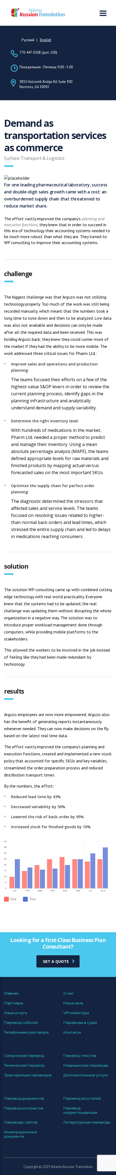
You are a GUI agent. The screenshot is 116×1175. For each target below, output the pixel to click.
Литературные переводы (86, 1122)
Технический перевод (24, 1065)
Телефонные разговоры (26, 1032)
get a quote (56, 961)
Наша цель (73, 1003)
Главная (11, 993)
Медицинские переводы (85, 1065)
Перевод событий (21, 1022)
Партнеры (13, 1003)
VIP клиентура (76, 1013)
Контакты (72, 1032)
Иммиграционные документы (20, 1134)
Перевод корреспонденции (80, 1110)
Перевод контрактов (23, 1108)
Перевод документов (24, 1098)
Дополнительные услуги (85, 1075)
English (45, 39)
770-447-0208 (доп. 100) (38, 52)
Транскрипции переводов (28, 1075)
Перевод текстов (79, 1055)
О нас (68, 993)
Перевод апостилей (82, 1098)
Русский (28, 39)
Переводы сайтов (20, 1122)
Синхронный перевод (24, 1055)
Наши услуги (15, 1013)
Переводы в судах (80, 1022)
